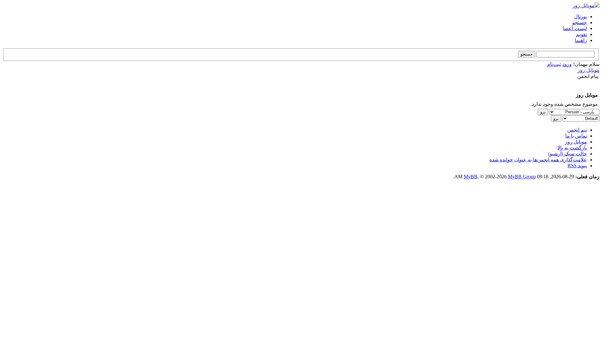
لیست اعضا (575, 28)
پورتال (580, 16)
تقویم (581, 34)
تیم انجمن (577, 129)
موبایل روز (588, 70)
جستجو (579, 22)
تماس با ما (576, 135)
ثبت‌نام (554, 64)
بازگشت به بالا (572, 147)
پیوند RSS (577, 165)
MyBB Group (522, 176)
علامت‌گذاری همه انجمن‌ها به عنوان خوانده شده (538, 159)
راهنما (581, 40)
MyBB (471, 176)
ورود (567, 64)
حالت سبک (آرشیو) (567, 153)
